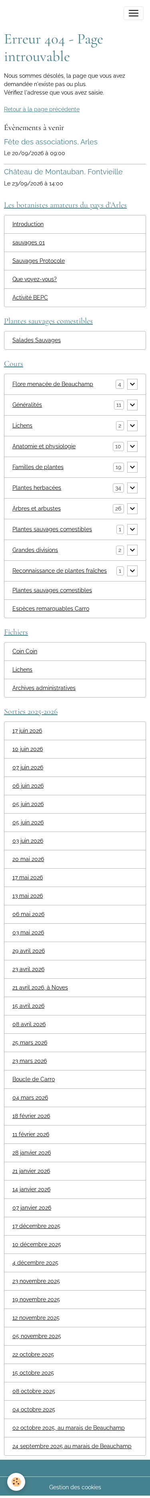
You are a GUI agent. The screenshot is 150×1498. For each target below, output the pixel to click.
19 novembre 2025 (36, 1299)
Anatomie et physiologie (44, 446)
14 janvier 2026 (31, 1189)
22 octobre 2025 (33, 1354)
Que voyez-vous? (34, 279)
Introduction (28, 224)
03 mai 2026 (28, 932)
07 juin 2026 (27, 767)
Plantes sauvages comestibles (52, 529)
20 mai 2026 (28, 859)
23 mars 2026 (29, 1061)
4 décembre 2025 (35, 1263)
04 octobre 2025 (33, 1409)
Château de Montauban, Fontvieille (63, 172)
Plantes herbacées (36, 488)
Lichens (22, 425)
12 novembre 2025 (36, 1318)
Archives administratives (44, 688)
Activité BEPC (30, 297)
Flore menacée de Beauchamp (52, 384)
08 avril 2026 (29, 1024)
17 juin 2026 (27, 730)
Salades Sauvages (36, 340)
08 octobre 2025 (33, 1391)
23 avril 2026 (28, 969)
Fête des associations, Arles (51, 142)
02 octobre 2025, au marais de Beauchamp (68, 1428)
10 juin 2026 (27, 749)
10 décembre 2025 (36, 1244)
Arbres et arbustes (36, 508)
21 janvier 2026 (31, 1171)
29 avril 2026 (28, 951)
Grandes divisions (35, 550)
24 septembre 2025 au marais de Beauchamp (72, 1446)
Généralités (27, 405)
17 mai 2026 (27, 877)
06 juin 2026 (28, 786)
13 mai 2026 (27, 896)
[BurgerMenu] (134, 13)
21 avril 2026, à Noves (40, 987)
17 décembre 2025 (36, 1226)
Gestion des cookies (75, 1487)
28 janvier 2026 (31, 1152)
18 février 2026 (31, 1116)
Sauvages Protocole (38, 261)
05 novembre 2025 (36, 1336)
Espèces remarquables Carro (50, 608)
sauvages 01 (28, 242)
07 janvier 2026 (31, 1207)
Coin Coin (24, 651)
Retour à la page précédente (42, 109)
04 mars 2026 (30, 1097)
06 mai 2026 (28, 914)
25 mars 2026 (29, 1042)
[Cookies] (16, 1482)
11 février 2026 (30, 1134)
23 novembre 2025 (36, 1281)
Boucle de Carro (33, 1079)
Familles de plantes (38, 467)
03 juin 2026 (27, 841)
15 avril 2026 (28, 1006)
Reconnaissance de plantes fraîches (59, 571)
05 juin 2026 (28, 804)
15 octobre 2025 (33, 1373)
